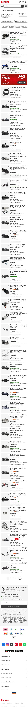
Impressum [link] (3, 703)
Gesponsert (24, 45)
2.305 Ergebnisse (4, 17)
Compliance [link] (9, 703)
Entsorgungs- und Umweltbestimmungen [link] (9, 705)
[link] (20, 2)
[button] (7, 21)
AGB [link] (22, 703)
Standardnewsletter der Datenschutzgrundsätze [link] (15, 612)
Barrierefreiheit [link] (22, 705)
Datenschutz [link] (16, 703)
